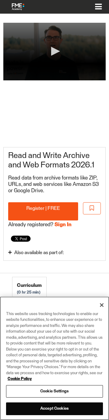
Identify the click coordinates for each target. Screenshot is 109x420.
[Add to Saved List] (92, 208)
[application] (54, 51)
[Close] (101, 305)
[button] (54, 51)
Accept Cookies (54, 409)
